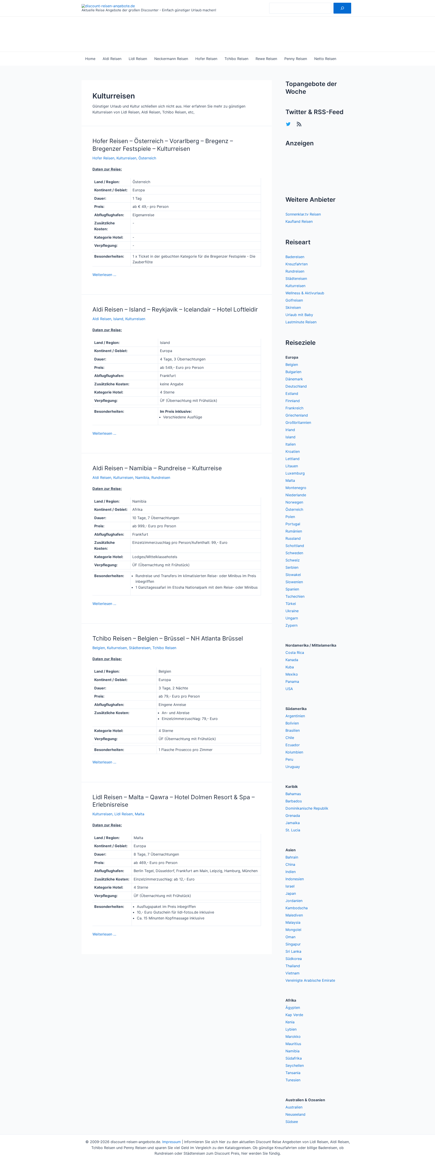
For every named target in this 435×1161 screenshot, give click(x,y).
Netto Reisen (325, 58)
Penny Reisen (295, 58)
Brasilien (292, 730)
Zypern (291, 625)
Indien (290, 871)
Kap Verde (294, 1014)
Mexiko (291, 674)
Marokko (293, 1036)
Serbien (291, 567)
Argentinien (295, 716)
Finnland (292, 400)
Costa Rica (294, 652)
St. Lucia (292, 830)
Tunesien (292, 1080)
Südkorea (293, 958)
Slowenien (294, 582)
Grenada (292, 815)
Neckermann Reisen (171, 58)
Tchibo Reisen (236, 58)
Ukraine (292, 611)
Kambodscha (296, 908)
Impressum (171, 1141)
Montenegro (295, 487)
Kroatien (292, 451)
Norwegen (294, 502)
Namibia (142, 477)
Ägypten (292, 1007)
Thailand (292, 966)
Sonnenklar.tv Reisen (303, 214)
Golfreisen (294, 300)
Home (90, 58)
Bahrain (291, 857)
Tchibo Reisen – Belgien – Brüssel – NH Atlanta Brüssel (167, 638)
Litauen (291, 466)
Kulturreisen (126, 158)
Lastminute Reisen (301, 322)
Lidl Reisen (138, 58)
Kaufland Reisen (299, 221)
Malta (139, 814)
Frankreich (294, 408)
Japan (290, 893)
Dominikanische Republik (306, 808)
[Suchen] (342, 8)
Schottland (294, 545)
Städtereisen (139, 647)
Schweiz (292, 560)
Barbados (293, 801)
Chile (289, 737)
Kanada (291, 659)
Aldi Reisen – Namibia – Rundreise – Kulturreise (157, 468)
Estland (291, 393)
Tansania (292, 1072)
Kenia (290, 1022)
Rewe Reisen (266, 58)
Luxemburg (295, 473)
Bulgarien (293, 371)
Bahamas (293, 794)
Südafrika (293, 1058)
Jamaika (292, 822)
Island (118, 319)
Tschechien (294, 596)
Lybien (291, 1029)
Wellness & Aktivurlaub (304, 293)
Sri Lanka (293, 951)
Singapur (293, 944)
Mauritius (293, 1043)
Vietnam (292, 973)
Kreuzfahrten (296, 264)
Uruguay (292, 766)
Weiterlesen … (104, 274)
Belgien (98, 647)
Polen (290, 516)
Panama (292, 681)
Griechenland (296, 415)
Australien (293, 1107)
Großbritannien (298, 422)
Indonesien (294, 879)
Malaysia (292, 922)
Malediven (294, 915)
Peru (289, 759)
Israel (290, 886)
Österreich (147, 158)
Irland (290, 429)
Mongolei (293, 929)
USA (289, 688)
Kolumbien (294, 752)
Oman (290, 937)
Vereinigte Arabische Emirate (310, 980)
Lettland (292, 458)
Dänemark (294, 379)
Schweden (294, 553)
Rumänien (293, 531)
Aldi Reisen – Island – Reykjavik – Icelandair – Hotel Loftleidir (175, 309)
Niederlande (295, 495)
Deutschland (296, 386)
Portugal (292, 524)
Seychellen (294, 1065)
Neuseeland (295, 1114)
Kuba (289, 667)
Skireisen (293, 307)
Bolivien (292, 723)
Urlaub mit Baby (299, 314)
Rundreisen (160, 477)
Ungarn (291, 618)
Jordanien (293, 900)
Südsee (291, 1121)
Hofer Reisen (206, 58)
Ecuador (292, 745)
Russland (293, 538)
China (290, 864)
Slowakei (293, 574)
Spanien (292, 589)
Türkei (290, 603)
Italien (290, 444)
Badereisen (294, 256)
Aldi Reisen (112, 58)
